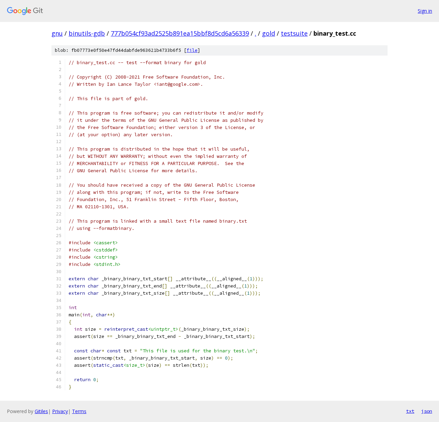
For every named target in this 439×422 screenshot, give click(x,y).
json (426, 411)
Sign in (425, 11)
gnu (57, 33)
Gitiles (41, 411)
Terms (79, 411)
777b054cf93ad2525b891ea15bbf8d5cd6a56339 (180, 33)
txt (410, 411)
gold (268, 33)
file (192, 50)
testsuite (294, 33)
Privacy (60, 411)
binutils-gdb (87, 33)
